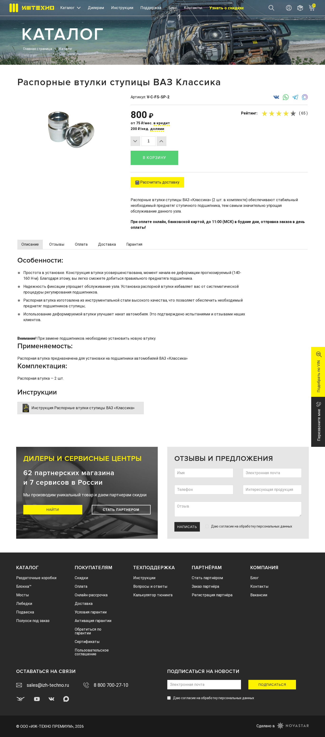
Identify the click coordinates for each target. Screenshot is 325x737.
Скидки (81, 578)
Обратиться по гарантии (88, 631)
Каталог (27, 568)
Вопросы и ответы (150, 586)
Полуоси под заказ (32, 620)
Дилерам (96, 7)
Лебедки (24, 603)
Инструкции (122, 7)
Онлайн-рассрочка (91, 595)
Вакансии (258, 595)
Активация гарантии (93, 620)
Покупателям (94, 568)
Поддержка (150, 7)
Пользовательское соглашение (92, 652)
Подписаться (272, 685)
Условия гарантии (91, 612)
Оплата (81, 586)
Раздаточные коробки (36, 578)
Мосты (22, 595)
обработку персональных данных (265, 526)
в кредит (161, 123)
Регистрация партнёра (212, 595)
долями (157, 129)
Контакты (193, 7)
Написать (187, 527)
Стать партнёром (207, 578)
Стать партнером (121, 510)
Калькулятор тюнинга (152, 595)
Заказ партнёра (205, 586)
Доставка (84, 603)
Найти (52, 510)
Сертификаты (87, 641)
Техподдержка (154, 568)
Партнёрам (207, 568)
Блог (172, 7)
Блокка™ (23, 586)
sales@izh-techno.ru (48, 685)
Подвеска (25, 612)
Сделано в (265, 726)
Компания (264, 568)
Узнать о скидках (226, 7)
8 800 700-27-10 (111, 685)
